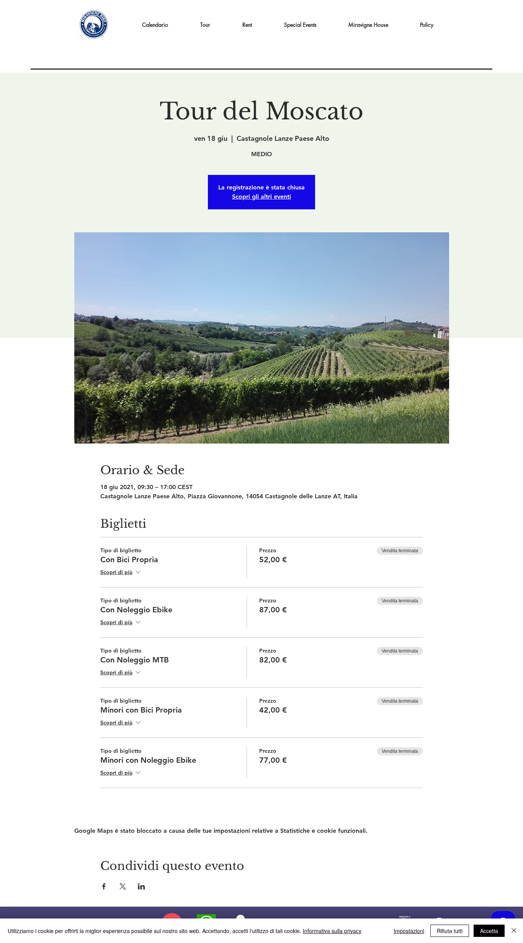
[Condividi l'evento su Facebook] (104, 886)
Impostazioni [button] (409, 931)
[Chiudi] (513, 931)
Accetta (489, 931)
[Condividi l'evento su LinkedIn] (141, 886)
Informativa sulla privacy (332, 931)
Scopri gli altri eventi (261, 196)
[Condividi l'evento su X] (122, 886)
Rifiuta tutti (450, 931)
